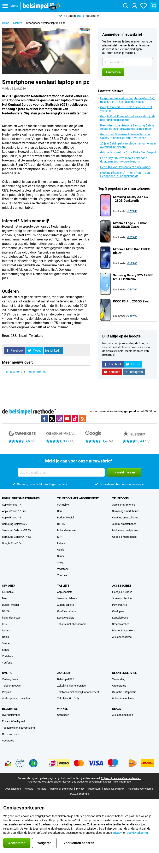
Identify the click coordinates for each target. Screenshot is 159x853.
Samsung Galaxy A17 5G (16, 536)
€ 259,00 (132, 211)
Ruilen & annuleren (123, 698)
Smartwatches (120, 624)
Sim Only (8, 585)
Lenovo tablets (65, 617)
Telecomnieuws (11, 685)
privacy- (117, 832)
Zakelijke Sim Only (68, 698)
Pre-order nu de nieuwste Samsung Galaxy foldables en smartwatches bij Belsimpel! (127, 127)
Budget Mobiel (65, 517)
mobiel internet (36, 371)
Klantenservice (124, 673)
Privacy (80, 788)
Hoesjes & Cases (122, 591)
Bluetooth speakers (123, 630)
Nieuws (17, 22)
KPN (59, 536)
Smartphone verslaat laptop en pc (45, 22)
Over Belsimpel (11, 714)
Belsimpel (10, 708)
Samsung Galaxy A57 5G (16, 530)
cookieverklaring (137, 832)
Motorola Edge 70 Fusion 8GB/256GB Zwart (130, 225)
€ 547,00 (132, 289)
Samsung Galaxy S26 (14, 523)
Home (5, 22)
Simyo (60, 562)
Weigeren (44, 843)
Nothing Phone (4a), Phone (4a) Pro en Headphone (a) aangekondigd (125, 174)
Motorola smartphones (125, 530)
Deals (116, 708)
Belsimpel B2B (65, 679)
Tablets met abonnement (71, 624)
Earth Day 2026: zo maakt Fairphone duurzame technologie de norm (123, 159)
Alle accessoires (122, 636)
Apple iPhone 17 (11, 504)
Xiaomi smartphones (124, 523)
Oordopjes (118, 611)
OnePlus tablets (66, 611)
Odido (60, 549)
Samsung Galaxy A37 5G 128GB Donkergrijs (130, 199)
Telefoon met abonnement (78, 498)
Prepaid (6, 692)
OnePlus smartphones (125, 517)
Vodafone (63, 568)
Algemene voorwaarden (141, 788)
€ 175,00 (132, 263)
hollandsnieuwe (66, 530)
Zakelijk (63, 673)
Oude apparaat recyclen (16, 698)
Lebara (61, 543)
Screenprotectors (122, 598)
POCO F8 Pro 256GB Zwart (132, 301)
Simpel (61, 556)
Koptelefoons (120, 617)
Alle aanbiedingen (122, 714)
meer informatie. (122, 781)
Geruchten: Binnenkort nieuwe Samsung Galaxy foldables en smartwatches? (126, 136)
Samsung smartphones (126, 511)
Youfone (62, 575)
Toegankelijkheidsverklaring (18, 727)
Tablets (63, 585)
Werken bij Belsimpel (61, 788)
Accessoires (121, 585)
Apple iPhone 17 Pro (13, 511)
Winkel (62, 708)
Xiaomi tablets (65, 604)
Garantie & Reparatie (124, 692)
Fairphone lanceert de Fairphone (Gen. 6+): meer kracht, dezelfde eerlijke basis (127, 100)
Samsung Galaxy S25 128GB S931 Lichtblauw (133, 277)
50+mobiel (63, 504)
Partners (41, 788)
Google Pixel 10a (12, 543)
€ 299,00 (132, 237)
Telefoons (120, 498)
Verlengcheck (10, 679)
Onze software (10, 734)
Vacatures (8, 740)
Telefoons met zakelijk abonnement (78, 692)
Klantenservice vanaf (125, 411)
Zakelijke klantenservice (71, 685)
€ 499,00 (132, 315)
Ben (59, 511)
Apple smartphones (123, 504)
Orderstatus (119, 685)
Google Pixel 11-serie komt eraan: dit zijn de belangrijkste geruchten (127, 118)
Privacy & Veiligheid (13, 721)
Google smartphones (124, 536)
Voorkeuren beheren (79, 843)
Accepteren (16, 843)
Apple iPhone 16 (11, 517)
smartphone (14, 371)
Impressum (94, 788)
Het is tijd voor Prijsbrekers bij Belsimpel (125, 167)
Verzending (118, 679)
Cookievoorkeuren (114, 788)
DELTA (61, 523)
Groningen (63, 714)
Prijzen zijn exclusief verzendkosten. (121, 778)
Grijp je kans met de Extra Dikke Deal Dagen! (128, 152)
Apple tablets (64, 591)
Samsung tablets (67, 598)
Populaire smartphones (21, 498)
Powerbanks (119, 604)
